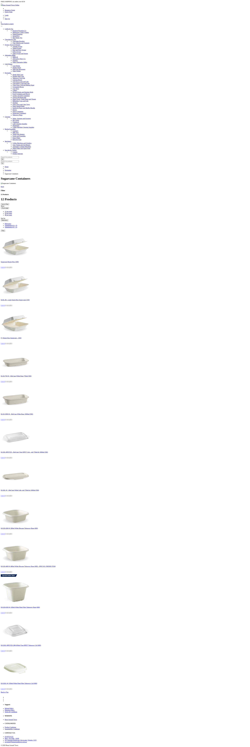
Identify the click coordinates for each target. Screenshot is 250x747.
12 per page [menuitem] (8, 211)
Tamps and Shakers (18, 134)
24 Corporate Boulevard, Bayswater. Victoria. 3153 (20, 740)
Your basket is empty (7, 24)
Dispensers (15, 125)
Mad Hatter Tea (17, 38)
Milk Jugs (15, 132)
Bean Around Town (11, 719)
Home (6, 167)
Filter (3, 230)
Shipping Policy (10, 710)
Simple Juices (16, 67)
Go (2, 159)
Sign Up (7, 19)
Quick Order (8, 12)
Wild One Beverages (18, 69)
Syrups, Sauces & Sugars (12, 45)
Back (2, 187)
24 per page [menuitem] (8, 213)
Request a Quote (10, 10)
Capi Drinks (16, 66)
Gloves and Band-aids (19, 97)
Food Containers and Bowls (21, 94)
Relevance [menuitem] (8, 224)
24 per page (5, 208)
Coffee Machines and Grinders (21, 143)
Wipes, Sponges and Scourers (21, 118)
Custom (14, 152)
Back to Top (4, 692)
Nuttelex (15, 60)
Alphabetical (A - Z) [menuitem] (11, 225)
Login (6, 15)
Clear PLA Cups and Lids (20, 81)
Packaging (8, 73)
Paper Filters (16, 138)
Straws (14, 110)
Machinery (8, 141)
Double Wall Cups (18, 76)
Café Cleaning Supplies (19, 124)
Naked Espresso (17, 34)
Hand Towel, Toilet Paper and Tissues (24, 99)
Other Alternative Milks (19, 62)
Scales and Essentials (18, 136)
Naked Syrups (16, 48)
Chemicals (15, 122)
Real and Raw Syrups (19, 50)
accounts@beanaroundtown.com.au (16, 742)
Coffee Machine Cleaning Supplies (23, 127)
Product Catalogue (10, 727)
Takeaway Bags (17, 115)
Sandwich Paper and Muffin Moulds (23, 108)
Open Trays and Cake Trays (21, 104)
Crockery (15, 131)
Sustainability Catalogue (12, 729)
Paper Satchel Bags (18, 106)
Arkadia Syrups (17, 46)
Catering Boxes (17, 80)
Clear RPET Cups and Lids (20, 83)
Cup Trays (15, 89)
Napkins (15, 103)
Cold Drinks (8, 64)
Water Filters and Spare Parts (21, 148)
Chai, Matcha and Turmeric (20, 43)
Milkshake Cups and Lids (20, 101)
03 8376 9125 (9, 737)
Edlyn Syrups (16, 52)
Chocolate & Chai (10, 39)
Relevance (5, 220)
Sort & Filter (5, 204)
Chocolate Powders (18, 41)
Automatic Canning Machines (21, 146)
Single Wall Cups (17, 74)
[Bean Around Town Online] (10, 5)
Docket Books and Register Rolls (22, 92)
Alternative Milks (10, 55)
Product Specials (17, 154)
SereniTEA (16, 36)
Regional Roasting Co (19, 31)
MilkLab (15, 57)
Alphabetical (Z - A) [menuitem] (11, 227)
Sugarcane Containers (19, 113)
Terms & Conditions (11, 712)
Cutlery (14, 90)
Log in (3, 267)
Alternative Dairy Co (18, 59)
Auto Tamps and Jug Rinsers (21, 145)
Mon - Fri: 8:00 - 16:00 (12, 738)
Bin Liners (15, 120)
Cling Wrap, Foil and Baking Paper (23, 85)
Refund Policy (9, 708)
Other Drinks (16, 71)
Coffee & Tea (9, 29)
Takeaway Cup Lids (18, 78)
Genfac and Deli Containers (21, 96)
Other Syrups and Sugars (20, 53)
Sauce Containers (17, 111)
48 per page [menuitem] (8, 215)
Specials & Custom (11, 150)
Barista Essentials (10, 129)
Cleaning (7, 117)
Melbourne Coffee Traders (20, 32)
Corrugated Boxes (18, 87)
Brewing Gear (16, 139)
